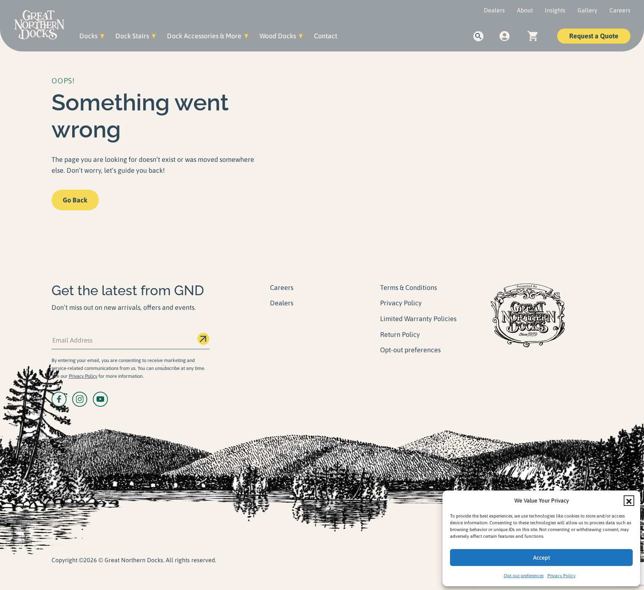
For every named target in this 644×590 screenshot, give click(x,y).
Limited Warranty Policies (418, 319)
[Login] (505, 36)
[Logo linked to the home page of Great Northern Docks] (39, 25)
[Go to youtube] (100, 399)
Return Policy (400, 334)
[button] (629, 500)
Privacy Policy (561, 575)
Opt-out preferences (524, 575)
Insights (555, 10)
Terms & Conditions (408, 287)
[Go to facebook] (59, 399)
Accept (541, 557)
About (525, 10)
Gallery (587, 10)
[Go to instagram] (79, 399)
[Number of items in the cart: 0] (532, 36)
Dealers (494, 10)
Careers (619, 10)
